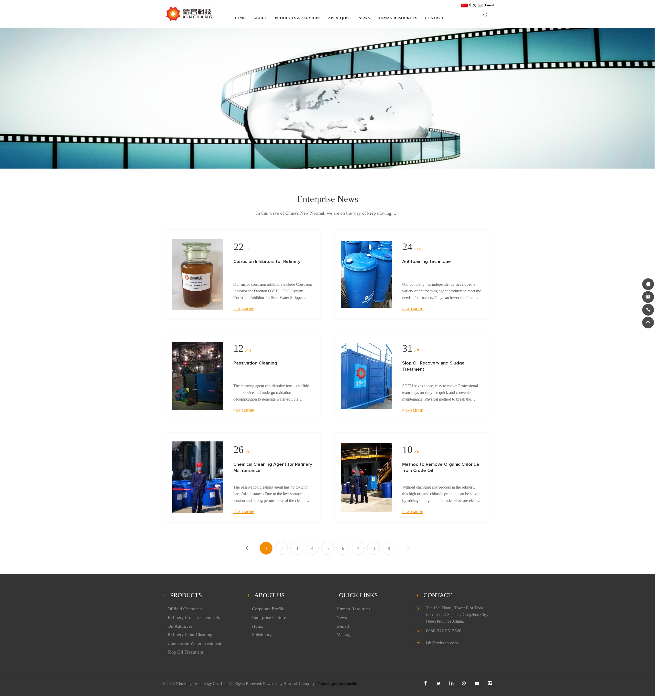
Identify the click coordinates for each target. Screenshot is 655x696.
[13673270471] (648, 310)
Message (344, 634)
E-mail (342, 626)
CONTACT (434, 18)
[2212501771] (648, 284)
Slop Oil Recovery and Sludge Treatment (433, 366)
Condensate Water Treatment (194, 643)
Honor (258, 626)
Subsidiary (262, 634)
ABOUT (260, 18)
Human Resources (353, 608)
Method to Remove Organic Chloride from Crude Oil (440, 467)
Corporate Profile (268, 608)
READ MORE (243, 309)
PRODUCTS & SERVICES (297, 18)
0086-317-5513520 (443, 630)
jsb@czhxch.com (442, 642)
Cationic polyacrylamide (337, 683)
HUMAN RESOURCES (397, 18)
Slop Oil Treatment (185, 652)
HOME (239, 18)
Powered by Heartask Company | (290, 683)
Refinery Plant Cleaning (190, 634)
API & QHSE (339, 18)
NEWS (364, 18)
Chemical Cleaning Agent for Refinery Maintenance (272, 467)
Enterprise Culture (269, 617)
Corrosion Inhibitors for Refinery (266, 261)
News (341, 617)
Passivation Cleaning (255, 363)
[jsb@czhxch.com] (648, 297)
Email (488, 5)
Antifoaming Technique (426, 261)
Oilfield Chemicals (185, 608)
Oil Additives (180, 626)
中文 (472, 5)
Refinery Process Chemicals (194, 617)
